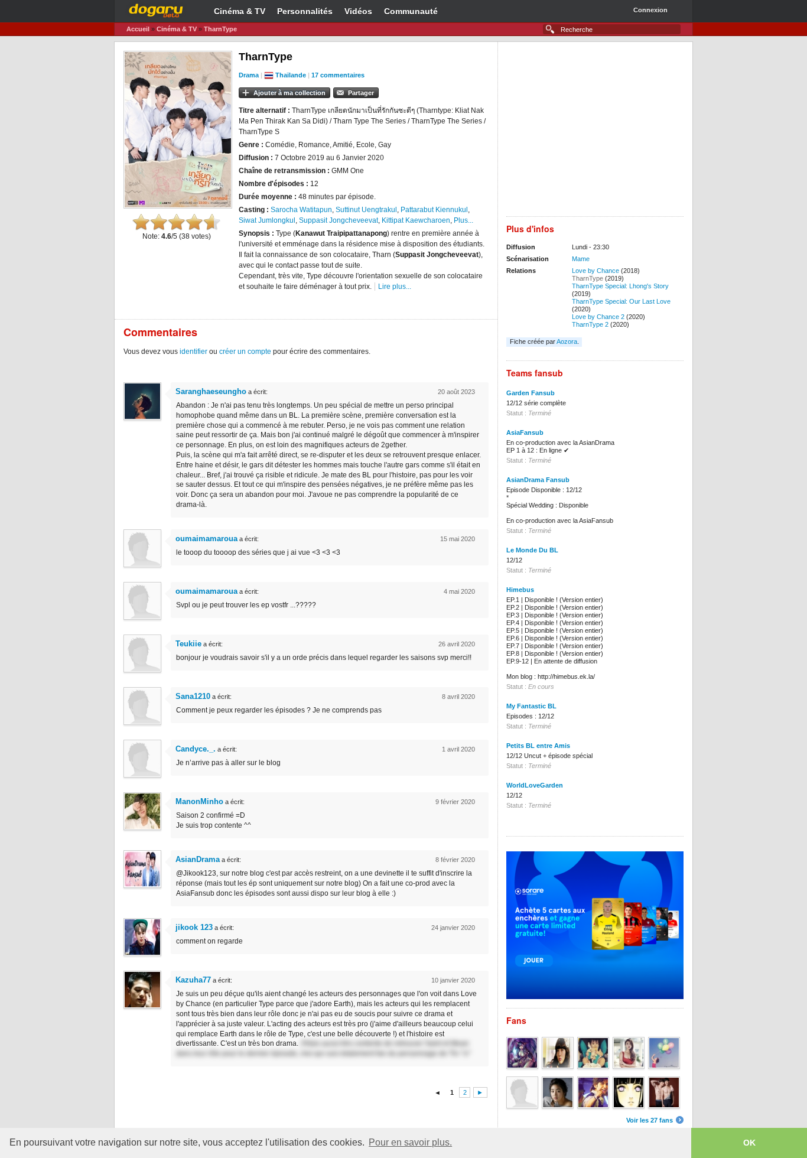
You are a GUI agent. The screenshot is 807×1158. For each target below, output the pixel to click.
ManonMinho (199, 801)
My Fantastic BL (531, 706)
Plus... (463, 220)
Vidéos (358, 11)
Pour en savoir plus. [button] (410, 1142)
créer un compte (245, 351)
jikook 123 (194, 927)
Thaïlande (290, 75)
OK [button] (749, 1142)
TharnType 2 (590, 324)
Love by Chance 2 (598, 316)
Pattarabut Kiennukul (434, 210)
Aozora (567, 341)
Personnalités (305, 11)
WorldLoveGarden (534, 785)
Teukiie (188, 643)
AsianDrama (197, 859)
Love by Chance (595, 270)
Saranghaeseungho (210, 391)
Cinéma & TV (239, 11)
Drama (249, 75)
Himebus (520, 589)
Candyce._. (195, 748)
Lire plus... (394, 286)
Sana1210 (192, 696)
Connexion (650, 10)
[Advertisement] (595, 133)
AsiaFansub (525, 432)
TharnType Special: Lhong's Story (620, 286)
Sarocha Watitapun (301, 210)
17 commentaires (338, 75)
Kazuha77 (193, 979)
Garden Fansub (530, 392)
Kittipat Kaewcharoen (416, 220)
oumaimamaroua (206, 538)
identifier (193, 351)
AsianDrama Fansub (538, 479)
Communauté (411, 11)
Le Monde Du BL (532, 550)
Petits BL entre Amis (538, 745)
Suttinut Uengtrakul (366, 210)
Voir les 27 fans (649, 1120)
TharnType (220, 28)
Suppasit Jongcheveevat (338, 220)
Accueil (137, 28)
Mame (581, 258)
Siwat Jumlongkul (267, 220)
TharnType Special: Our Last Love (621, 301)
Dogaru (156, 9)
